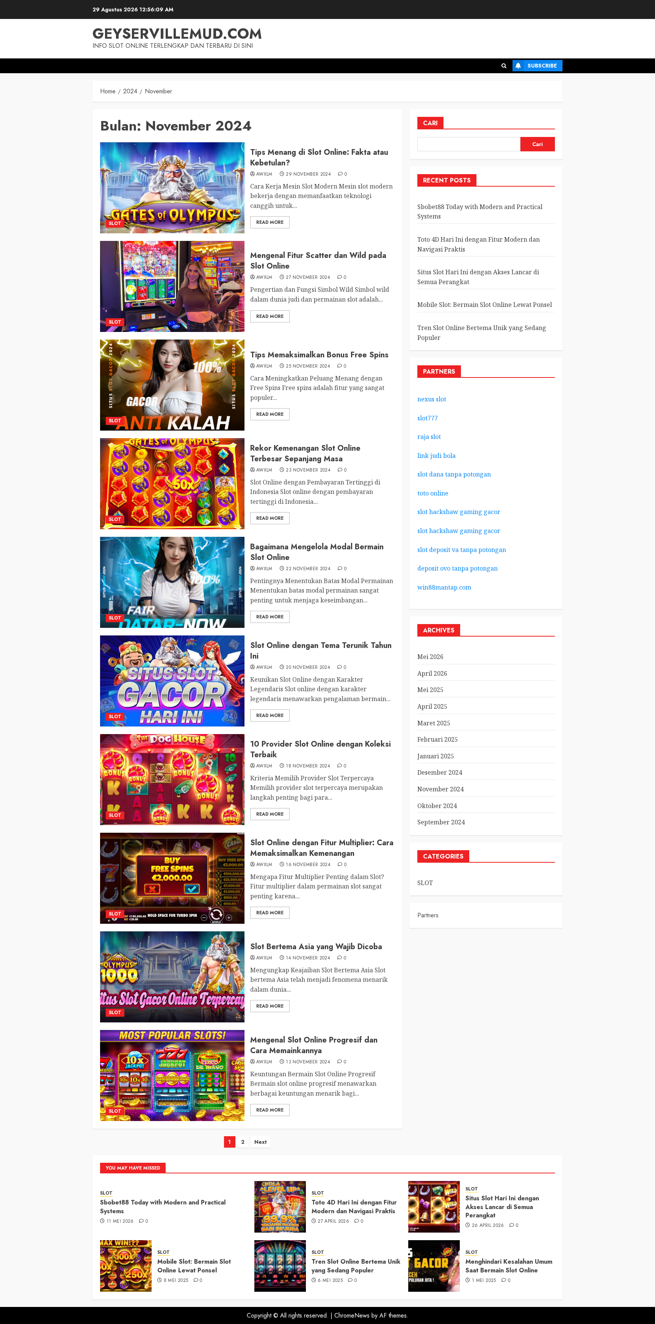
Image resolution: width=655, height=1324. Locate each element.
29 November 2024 (308, 174)
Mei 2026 (430, 657)
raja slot (429, 436)
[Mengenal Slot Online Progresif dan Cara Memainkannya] (172, 1075)
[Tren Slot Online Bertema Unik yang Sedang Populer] (280, 1266)
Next (260, 1142)
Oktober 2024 (437, 806)
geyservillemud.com (177, 33)
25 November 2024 (308, 366)
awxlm (264, 174)
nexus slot (431, 399)
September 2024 (441, 822)
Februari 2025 (437, 739)
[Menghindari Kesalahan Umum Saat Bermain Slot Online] (434, 1266)
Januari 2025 (435, 756)
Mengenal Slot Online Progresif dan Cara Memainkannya (314, 1045)
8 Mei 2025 (176, 1281)
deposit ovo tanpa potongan (458, 568)
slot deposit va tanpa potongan (462, 550)
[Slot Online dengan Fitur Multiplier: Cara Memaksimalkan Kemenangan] (172, 878)
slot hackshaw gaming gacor (458, 512)
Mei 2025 (430, 690)
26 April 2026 (488, 1226)
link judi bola (436, 455)
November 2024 (440, 789)
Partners (428, 915)
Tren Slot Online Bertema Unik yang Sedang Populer (356, 1265)
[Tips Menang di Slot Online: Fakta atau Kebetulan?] (172, 187)
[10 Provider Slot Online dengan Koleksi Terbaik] (172, 779)
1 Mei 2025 (484, 1281)
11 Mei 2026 (120, 1222)
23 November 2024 (308, 470)
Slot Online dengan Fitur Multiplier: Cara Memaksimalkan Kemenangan (321, 848)
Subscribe (542, 65)
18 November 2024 (308, 766)
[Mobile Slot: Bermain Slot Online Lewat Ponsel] (126, 1266)
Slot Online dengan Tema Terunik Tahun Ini (321, 651)
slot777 (427, 418)
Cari (430, 123)
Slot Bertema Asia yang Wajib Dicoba (316, 946)
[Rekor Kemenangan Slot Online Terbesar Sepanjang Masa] (172, 483)
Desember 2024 (439, 772)
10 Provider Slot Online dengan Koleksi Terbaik (320, 749)
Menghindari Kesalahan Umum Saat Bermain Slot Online (508, 1265)
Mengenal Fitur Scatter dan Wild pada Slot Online (318, 261)
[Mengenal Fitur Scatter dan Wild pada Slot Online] (172, 286)
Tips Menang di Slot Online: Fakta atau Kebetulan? (319, 157)
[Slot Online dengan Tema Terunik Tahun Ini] (172, 680)
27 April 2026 (333, 1222)
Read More (270, 222)
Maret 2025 (433, 723)
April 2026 (432, 673)
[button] (504, 65)
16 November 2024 (308, 865)
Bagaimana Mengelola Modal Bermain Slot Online (317, 552)
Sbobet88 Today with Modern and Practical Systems (163, 1206)
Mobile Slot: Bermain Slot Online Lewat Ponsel (484, 304)
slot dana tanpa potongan (454, 474)
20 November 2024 (308, 668)
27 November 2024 (308, 278)
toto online (432, 493)
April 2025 (432, 706)
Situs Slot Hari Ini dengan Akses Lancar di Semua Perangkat (502, 1207)
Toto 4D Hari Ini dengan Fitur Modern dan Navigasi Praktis (354, 1206)
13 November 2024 (308, 1062)
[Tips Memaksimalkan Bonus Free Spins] (172, 385)
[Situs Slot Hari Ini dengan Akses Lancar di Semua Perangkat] (434, 1207)
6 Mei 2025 (330, 1281)
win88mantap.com (444, 587)
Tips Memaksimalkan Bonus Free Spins (319, 354)
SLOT (115, 223)
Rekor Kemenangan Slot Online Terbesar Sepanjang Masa (305, 453)
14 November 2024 (308, 958)
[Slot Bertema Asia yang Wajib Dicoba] (172, 976)
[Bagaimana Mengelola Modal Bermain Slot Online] (172, 582)
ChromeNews (352, 1315)
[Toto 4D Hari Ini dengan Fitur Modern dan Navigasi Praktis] (280, 1207)
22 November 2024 (308, 569)
